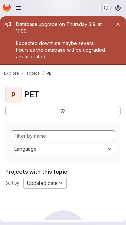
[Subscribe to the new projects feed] (63, 111)
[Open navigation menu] (18, 8)
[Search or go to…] (106, 8)
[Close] (118, 24)
